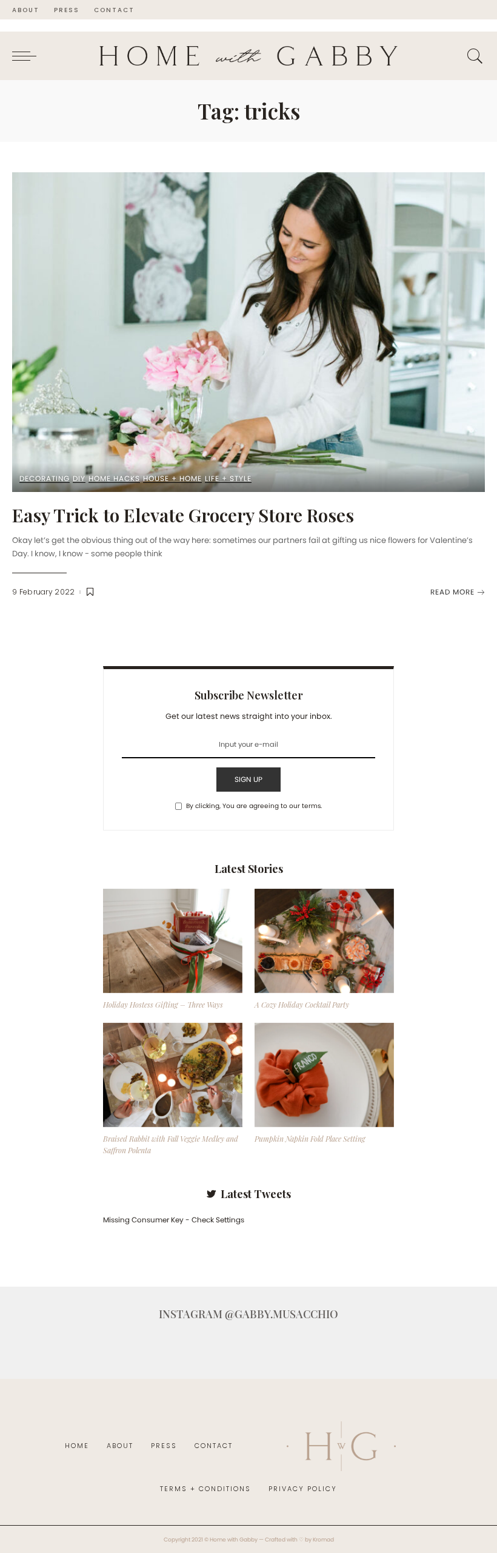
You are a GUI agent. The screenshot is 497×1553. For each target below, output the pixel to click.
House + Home (172, 479)
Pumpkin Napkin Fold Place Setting (310, 1139)
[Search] (472, 56)
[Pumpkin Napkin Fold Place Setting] (324, 1075)
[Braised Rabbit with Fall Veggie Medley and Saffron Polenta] (172, 1075)
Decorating (44, 479)
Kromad (323, 1539)
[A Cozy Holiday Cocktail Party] (324, 941)
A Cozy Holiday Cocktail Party (302, 1004)
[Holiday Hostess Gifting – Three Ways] (172, 941)
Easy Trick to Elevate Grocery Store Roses (183, 515)
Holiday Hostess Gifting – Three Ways (163, 1004)
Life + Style (228, 479)
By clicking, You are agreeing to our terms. (254, 805)
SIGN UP (249, 779)
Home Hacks (114, 479)
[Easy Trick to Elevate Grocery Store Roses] (248, 332)
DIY (79, 479)
